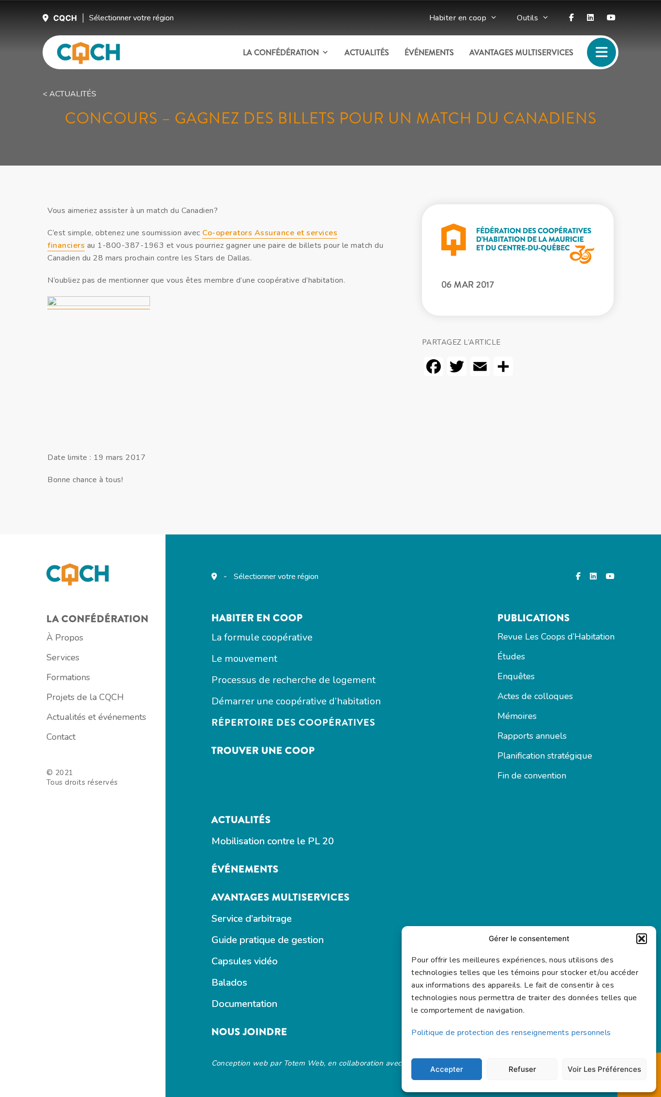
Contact (60, 737)
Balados (229, 982)
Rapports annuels (532, 736)
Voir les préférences (604, 1069)
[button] (641, 939)
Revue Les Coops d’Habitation (556, 636)
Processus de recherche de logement (293, 679)
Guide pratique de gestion (267, 939)
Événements (429, 52)
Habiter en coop (458, 18)
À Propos (64, 637)
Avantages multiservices (521, 52)
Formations (68, 677)
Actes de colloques (535, 696)
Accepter (446, 1069)
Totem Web (304, 1063)
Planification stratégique (544, 756)
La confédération (281, 52)
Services (62, 657)
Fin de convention (531, 775)
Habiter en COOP (257, 618)
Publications (533, 618)
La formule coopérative (262, 637)
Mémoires (517, 716)
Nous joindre (249, 1032)
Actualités (367, 52)
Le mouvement (244, 658)
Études (511, 656)
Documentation (244, 1003)
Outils (527, 18)
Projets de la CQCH (85, 697)
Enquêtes (516, 676)
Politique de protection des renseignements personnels (511, 1032)
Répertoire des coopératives (293, 723)
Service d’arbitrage (251, 918)
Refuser (522, 1069)
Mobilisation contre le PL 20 (272, 841)
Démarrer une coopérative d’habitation (296, 701)
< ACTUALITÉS (69, 94)
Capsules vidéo (244, 961)
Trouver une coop (263, 751)
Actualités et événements (96, 717)
